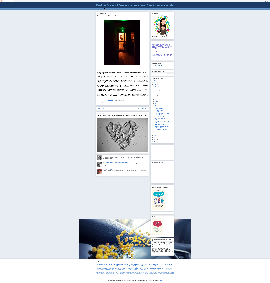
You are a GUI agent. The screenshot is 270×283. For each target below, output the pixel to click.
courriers (162, 269)
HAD (141, 269)
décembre (157, 86)
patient (123, 265)
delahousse (154, 272)
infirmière (133, 265)
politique (150, 268)
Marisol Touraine (165, 268)
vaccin (104, 274)
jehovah (102, 273)
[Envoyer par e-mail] (118, 100)
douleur (100, 267)
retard (166, 273)
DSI (134, 269)
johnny (106, 273)
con (160, 269)
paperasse (131, 273)
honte (170, 272)
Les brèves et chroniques (109, 102)
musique (110, 269)
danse (165, 269)
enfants (163, 264)
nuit (147, 268)
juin (156, 97)
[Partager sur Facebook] (122, 100)
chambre (132, 268)
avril (156, 101)
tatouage (161, 267)
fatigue (102, 102)
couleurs (149, 272)
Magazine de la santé (99, 272)
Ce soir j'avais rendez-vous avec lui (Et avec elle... (161, 114)
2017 (155, 135)
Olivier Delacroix (127, 268)
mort (173, 267)
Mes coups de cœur (116, 267)
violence (169, 265)
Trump (122, 272)
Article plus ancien (143, 108)
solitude (103, 265)
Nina (145, 269)
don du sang (159, 272)
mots (121, 273)
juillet (156, 95)
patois (138, 273)
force (168, 269)
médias (123, 273)
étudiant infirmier (166, 267)
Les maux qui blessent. (159, 124)
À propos (106, 8)
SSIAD (118, 272)
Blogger (160, 280)
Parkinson (107, 272)
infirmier (97, 273)
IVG (144, 269)
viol (107, 274)
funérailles (137, 268)
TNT (120, 272)
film (166, 269)
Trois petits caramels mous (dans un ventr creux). (161, 127)
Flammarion (138, 269)
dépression (163, 272)
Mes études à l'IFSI (139, 265)
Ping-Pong (110, 272)
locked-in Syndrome (116, 273)
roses (156, 268)
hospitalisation (171, 269)
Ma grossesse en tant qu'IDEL (112, 265)
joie (104, 269)
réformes (168, 273)
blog (154, 269)
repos (153, 268)
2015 (155, 139)
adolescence (128, 272)
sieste (171, 273)
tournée (140, 267)
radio (160, 273)
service (118, 269)
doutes (121, 267)
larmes (120, 265)
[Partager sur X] (121, 100)
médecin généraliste (143, 268)
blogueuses (138, 272)
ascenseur (134, 272)
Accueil (99, 8)
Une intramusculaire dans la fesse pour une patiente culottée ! (115, 162)
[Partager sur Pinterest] (123, 100)
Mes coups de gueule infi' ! (142, 264)
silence (156, 265)
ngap (125, 273)
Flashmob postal (121, 268)
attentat (172, 268)
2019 (155, 82)
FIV (135, 269)
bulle (141, 272)
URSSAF (124, 272)
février (156, 105)
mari (152, 267)
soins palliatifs (171, 264)
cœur (151, 272)
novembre (157, 88)
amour (169, 268)
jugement (153, 265)
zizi (108, 274)
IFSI (142, 269)
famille (129, 265)
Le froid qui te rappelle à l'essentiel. (159, 111)
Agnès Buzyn (128, 269)
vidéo (106, 274)
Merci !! (166, 264)
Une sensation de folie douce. (161, 116)
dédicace (97, 269)
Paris (104, 272)
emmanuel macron (126, 267)
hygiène (172, 272)
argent (171, 267)
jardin (99, 273)
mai (156, 99)
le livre (106, 269)
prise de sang (156, 267)
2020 (155, 80)
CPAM (126, 265)
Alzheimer (131, 269)
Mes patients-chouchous (127, 264)
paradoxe (135, 273)
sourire (158, 268)
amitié (153, 269)
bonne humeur (99, 265)
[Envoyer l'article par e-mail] (116, 100)
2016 (155, 137)
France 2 (144, 267)
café (147, 267)
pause (140, 273)
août (156, 93)
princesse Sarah (147, 273)
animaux (150, 264)
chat (143, 272)
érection (110, 274)
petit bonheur (114, 269)
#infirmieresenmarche (104, 268)
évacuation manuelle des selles (117, 274)
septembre (157, 92)
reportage (163, 273)
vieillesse (118, 264)
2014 (155, 141)
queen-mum (157, 273)
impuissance (164, 265)
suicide (121, 269)
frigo (168, 272)
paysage (143, 273)
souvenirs (97, 274)
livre (106, 267)
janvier (156, 133)
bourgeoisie (157, 269)
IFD (161, 268)
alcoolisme (150, 269)
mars (156, 103)
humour (153, 264)
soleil (173, 273)
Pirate (113, 272)
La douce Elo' (100, 113)
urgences (100, 274)
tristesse (160, 265)
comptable (146, 272)
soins (114, 264)
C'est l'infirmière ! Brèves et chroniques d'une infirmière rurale (135, 5)
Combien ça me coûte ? (108, 169)
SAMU (116, 272)
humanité (150, 267)
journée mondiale (110, 273)
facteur (166, 272)
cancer (156, 264)
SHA (147, 269)
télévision (98, 268)
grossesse (102, 269)
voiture (110, 267)
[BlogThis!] (119, 100)
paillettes (128, 273)
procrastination (152, 273)
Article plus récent (101, 108)
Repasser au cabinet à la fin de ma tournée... (161, 130)
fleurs (104, 267)
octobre (156, 90)
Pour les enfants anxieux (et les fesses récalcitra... (161, 108)
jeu (104, 273)
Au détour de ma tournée (118, 8)
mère (108, 267)
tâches (124, 269)
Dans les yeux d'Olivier (113, 268)
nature (131, 267)
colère (135, 264)
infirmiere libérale (147, 265)
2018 (155, 84)
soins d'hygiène (136, 267)
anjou (132, 272)
